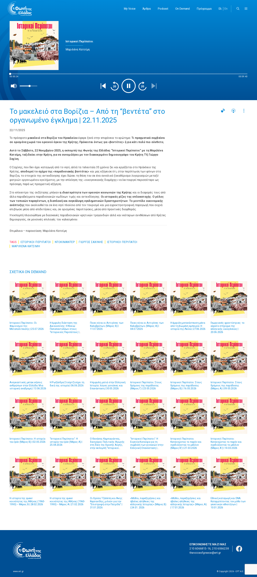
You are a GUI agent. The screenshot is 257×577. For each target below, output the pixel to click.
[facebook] (239, 548)
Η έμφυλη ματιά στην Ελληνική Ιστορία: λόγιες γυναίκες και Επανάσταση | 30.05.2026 (108, 385)
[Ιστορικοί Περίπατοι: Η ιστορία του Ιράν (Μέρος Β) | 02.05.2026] (28, 415)
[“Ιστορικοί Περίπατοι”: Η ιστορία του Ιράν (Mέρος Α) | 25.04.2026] (68, 415)
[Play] (128, 86)
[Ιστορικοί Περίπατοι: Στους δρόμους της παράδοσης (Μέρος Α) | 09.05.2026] (229, 359)
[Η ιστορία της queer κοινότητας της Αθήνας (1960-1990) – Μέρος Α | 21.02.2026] (68, 475)
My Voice (130, 8)
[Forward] (142, 86)
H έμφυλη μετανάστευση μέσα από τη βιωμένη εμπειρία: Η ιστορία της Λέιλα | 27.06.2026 (188, 325)
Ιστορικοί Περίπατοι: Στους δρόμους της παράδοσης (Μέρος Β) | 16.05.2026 (186, 385)
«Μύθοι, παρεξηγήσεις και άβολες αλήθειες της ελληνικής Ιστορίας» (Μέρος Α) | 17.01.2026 (188, 503)
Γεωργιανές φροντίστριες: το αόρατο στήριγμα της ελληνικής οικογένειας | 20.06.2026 (227, 327)
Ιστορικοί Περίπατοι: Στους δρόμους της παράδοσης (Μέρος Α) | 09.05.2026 (226, 385)
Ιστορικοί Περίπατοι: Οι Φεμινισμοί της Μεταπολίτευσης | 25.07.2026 (27, 325)
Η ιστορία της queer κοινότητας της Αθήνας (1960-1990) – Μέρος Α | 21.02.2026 (67, 501)
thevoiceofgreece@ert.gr (205, 552)
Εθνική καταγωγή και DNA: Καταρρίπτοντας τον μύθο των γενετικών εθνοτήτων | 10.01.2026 (228, 503)
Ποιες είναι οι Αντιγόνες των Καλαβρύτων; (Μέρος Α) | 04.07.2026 (147, 325)
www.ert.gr (18, 571)
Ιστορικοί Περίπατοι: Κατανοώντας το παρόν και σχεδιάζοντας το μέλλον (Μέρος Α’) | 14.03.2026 (226, 443)
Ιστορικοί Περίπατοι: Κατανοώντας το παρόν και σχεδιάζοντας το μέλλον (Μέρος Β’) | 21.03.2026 (186, 443)
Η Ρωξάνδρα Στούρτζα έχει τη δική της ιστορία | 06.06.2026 (67, 384)
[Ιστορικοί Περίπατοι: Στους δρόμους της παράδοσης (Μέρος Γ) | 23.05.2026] (148, 359)
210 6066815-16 (200, 548)
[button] (246, 9)
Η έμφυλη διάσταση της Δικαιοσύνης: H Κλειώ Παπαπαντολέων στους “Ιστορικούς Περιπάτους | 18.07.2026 (64, 328)
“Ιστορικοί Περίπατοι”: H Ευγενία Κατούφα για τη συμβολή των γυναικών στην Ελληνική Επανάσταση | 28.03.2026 (146, 444)
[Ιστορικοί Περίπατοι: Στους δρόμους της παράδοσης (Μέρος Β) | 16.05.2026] (188, 359)
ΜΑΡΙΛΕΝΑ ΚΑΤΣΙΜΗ (26, 246)
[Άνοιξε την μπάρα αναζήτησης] (238, 9)
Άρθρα (146, 8)
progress (15, 75)
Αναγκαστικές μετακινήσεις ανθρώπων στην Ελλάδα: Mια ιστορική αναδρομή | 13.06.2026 (28, 385)
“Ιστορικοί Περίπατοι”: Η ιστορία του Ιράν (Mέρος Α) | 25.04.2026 (66, 441)
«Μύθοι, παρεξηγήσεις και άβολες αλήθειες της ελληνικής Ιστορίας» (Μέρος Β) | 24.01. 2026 (148, 503)
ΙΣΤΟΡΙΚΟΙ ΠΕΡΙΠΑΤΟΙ (122, 242)
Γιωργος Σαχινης (91, 242)
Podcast (163, 8)
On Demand (182, 8)
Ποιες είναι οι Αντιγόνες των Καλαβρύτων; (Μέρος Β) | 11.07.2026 (107, 325)
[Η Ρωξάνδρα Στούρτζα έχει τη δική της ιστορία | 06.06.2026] (68, 359)
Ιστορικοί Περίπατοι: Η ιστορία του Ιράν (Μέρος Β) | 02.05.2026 (27, 440)
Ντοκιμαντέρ (65, 242)
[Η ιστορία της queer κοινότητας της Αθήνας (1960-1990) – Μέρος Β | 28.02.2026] (28, 475)
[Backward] (115, 86)
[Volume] (13, 85)
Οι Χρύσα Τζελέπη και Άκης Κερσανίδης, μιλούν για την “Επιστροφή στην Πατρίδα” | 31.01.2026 (106, 503)
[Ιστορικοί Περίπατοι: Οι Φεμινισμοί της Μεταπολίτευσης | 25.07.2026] (28, 299)
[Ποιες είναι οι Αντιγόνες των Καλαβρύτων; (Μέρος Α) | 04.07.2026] (148, 299)
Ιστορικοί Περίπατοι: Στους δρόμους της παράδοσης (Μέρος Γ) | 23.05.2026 (146, 385)
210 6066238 (220, 548)
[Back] (103, 86)
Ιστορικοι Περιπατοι (35, 242)
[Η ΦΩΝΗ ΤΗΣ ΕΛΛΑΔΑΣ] (20, 9)
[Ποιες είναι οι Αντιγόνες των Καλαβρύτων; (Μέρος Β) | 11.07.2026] (108, 299)
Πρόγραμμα (204, 8)
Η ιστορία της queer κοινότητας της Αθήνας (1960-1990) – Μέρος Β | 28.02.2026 (27, 501)
